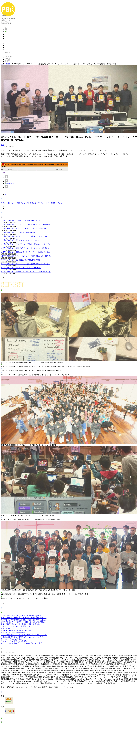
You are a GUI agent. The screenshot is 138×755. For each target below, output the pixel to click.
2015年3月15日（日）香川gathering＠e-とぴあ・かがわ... (21, 240)
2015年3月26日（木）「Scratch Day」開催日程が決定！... (21, 220)
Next (5, 172)
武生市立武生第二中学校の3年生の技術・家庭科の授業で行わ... (23, 618)
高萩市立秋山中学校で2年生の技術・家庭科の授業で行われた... (23, 620)
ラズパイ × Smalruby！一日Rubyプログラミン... (17, 630)
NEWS (8, 64)
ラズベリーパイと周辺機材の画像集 (14, 641)
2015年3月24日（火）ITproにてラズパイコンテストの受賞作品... (24, 228)
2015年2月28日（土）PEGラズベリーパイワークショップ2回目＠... (25, 248)
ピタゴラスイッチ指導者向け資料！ (14, 633)
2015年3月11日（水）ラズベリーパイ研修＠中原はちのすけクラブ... (25, 244)
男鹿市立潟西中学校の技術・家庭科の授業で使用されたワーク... (24, 624)
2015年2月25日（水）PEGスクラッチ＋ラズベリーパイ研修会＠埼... (25, 252)
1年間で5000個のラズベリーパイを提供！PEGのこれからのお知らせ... (26, 256)
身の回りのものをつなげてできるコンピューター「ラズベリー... (24, 637)
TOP (2, 64)
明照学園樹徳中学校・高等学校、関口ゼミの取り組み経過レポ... (24, 622)
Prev (2, 172)
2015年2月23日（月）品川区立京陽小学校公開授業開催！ (21, 260)
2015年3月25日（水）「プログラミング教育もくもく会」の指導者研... (26, 224)
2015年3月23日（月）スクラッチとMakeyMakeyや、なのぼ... (22, 232)
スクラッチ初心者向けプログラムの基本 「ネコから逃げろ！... (23, 643)
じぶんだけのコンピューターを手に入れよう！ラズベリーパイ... (24, 635)
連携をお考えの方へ (33, 203)
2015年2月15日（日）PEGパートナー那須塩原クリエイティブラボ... (25, 264)
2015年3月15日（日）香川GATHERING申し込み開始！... (21, 268)
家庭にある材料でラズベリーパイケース (15, 628)
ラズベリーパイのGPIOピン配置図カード (16, 626)
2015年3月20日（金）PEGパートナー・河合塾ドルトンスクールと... (25, 236)
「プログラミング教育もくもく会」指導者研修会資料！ (21, 616)
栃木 (2, 145)
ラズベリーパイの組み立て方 (11, 639)
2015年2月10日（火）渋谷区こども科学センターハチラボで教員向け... (26, 272)
